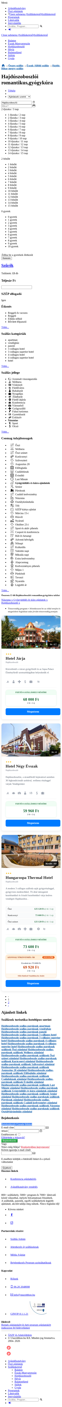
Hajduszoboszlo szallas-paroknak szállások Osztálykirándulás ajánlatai (30, 1110)
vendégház (13, 342)
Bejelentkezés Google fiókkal (16, 1124)
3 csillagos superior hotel (21, 351)
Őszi (17, 445)
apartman (13, 340)
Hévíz (11, 49)
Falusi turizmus (20, 411)
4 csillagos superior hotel (21, 357)
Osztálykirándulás (24, 502)
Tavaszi (19, 577)
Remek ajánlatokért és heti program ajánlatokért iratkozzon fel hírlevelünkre (26, 1326)
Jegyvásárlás (14, 23)
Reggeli (12, 315)
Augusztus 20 (22, 464)
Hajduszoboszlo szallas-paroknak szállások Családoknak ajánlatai (25, 1077)
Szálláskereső (48, 14)
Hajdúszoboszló (16, 46)
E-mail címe (7, 1127)
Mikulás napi (22, 554)
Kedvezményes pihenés (27, 566)
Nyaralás (19, 581)
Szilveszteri (21, 460)
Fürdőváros (18, 387)
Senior (18, 486)
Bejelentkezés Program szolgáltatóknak (30, 1262)
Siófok (11, 55)
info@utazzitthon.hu (24, 1294)
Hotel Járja (15, 658)
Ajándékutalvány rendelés (24, 1186)
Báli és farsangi (23, 535)
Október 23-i (22, 524)
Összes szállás (15, 65)
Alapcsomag (21, 562)
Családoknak (22, 471)
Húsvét (19, 517)
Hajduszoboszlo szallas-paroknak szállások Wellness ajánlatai (27, 1051)
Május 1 (19, 569)
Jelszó (4, 1131)
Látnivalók (13, 20)
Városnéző (17, 405)
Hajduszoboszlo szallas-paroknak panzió (24, 1031)
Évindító (19, 475)
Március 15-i (21, 513)
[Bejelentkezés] (10, 29)
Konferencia (18, 402)
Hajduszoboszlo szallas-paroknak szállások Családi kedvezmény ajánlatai (29, 1101)
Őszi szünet (21, 452)
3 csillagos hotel (16, 348)
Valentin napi (22, 551)
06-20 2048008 (21, 1286)
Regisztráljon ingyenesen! (35, 1147)
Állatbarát (17, 396)
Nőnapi (19, 543)
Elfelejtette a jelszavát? (13, 1137)
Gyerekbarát (18, 414)
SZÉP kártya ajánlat (25, 509)
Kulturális (20, 547)
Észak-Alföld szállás (38, 65)
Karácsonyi (21, 456)
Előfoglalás (21, 468)
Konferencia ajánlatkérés (23, 1179)
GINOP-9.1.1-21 (19, 1313)
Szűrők (7, 265)
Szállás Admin (17, 1239)
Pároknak (20, 490)
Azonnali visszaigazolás (24, 379)
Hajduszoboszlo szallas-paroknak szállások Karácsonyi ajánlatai (29, 1060)
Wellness (16, 382)
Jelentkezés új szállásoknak (24, 1247)
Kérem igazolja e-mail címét (16, 1150)
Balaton (12, 40)
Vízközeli (17, 385)
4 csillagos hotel (16, 354)
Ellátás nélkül (15, 318)
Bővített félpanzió (17, 321)
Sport (15, 423)
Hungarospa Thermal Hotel (29, 877)
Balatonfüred (14, 52)
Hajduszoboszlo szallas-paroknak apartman (25, 1025)
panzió (11, 345)
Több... (5, 327)
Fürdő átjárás (19, 399)
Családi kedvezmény (26, 494)
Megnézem (33, 711)
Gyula (11, 58)
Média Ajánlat (17, 1254)
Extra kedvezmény (25, 558)
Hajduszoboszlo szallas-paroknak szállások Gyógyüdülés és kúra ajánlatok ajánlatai (29, 1089)
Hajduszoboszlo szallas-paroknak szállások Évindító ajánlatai (27, 1080)
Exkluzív (17, 417)
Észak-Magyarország (19, 43)
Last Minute (21, 479)
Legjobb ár (21, 585)
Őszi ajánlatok (15, 11)
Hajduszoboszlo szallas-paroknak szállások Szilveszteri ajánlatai (27, 1063)
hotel (10, 360)
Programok (14, 17)
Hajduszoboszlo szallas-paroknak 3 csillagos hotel (28, 1034)
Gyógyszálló (18, 408)
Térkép (11, 90)
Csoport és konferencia (27, 532)
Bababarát (17, 390)
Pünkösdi (20, 573)
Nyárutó (19, 520)
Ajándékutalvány (17, 8)
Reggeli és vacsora (17, 312)
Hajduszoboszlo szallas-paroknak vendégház (26, 1028)
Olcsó (15, 426)
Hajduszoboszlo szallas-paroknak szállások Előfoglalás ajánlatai (27, 1072)
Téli (17, 505)
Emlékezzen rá (9, 1134)
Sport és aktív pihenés (26, 528)
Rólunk (14, 1278)
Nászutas (20, 498)
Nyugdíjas (17, 393)
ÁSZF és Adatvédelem (20, 1335)
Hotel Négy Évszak (22, 766)
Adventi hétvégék (24, 539)
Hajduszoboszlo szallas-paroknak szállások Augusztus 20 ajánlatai (25, 1069)
